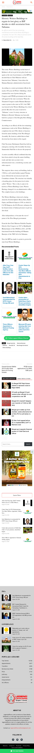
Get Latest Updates (18, 751)
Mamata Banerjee (21, 343)
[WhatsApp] (17, 44)
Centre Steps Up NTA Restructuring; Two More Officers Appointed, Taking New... (11, 511)
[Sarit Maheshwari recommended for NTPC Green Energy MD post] (27, 521)
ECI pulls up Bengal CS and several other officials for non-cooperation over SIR (22, 394)
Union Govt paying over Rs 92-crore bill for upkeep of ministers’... (21, 647)
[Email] (26, 44)
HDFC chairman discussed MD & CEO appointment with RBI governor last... (22, 615)
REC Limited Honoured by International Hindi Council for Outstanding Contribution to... (20, 606)
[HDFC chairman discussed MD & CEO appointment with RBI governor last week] (6, 616)
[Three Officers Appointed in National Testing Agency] (27, 540)
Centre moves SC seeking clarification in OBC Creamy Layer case (22, 638)
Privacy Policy (26, 745)
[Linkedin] (22, 44)
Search (28, 444)
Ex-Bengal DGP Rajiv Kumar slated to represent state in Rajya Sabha (21, 386)
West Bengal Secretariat (22, 345)
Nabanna (5, 345)
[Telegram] (30, 44)
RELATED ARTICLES (9, 379)
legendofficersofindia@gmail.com (21, 728)
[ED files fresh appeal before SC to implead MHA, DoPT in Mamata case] (6, 422)
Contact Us (12, 745)
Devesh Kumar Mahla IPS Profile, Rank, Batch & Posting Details (9, 369)
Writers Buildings (7, 347)
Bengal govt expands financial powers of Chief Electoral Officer (22, 431)
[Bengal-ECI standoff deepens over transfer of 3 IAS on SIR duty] (6, 403)
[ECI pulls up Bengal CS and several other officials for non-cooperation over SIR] (6, 394)
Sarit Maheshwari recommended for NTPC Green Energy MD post (11, 520)
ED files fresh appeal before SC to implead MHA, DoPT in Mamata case (21, 423)
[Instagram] (17, 739)
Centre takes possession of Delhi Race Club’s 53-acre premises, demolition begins (25, 301)
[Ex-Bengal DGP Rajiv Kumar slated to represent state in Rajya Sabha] (6, 385)
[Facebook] (9, 44)
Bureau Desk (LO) (7, 40)
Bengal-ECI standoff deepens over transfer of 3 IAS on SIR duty (21, 403)
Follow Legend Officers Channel (18, 338)
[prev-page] (3, 438)
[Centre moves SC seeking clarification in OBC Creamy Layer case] (6, 640)
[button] (3, 2)
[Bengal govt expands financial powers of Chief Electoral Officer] (6, 431)
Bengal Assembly (11, 343)
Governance (10, 7)
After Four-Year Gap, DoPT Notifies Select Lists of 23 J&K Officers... (11, 501)
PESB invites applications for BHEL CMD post (24, 368)
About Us (5, 745)
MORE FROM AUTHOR (23, 379)
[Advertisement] (17, 563)
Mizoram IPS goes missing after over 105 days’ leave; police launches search (25, 328)
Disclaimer (18, 745)
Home (3, 7)
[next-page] (6, 438)
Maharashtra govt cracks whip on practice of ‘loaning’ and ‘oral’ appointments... (20, 630)
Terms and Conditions (17, 747)
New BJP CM (12, 345)
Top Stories (10, 15)
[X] (13, 44)
